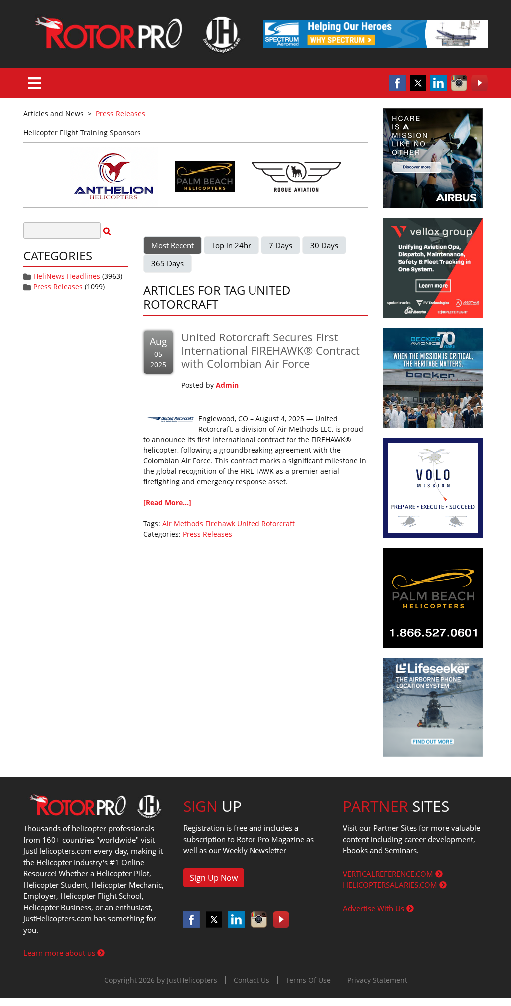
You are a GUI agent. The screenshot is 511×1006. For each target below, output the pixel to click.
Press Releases (58, 286)
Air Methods (182, 523)
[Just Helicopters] (135, 34)
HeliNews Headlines (66, 276)
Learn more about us (60, 953)
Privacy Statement (377, 980)
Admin (227, 385)
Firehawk (220, 523)
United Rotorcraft (266, 523)
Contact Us (251, 980)
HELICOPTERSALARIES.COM (391, 885)
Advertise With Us (374, 908)
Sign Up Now (214, 877)
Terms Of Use (308, 980)
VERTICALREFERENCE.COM (389, 874)
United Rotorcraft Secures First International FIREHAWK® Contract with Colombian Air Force (270, 350)
